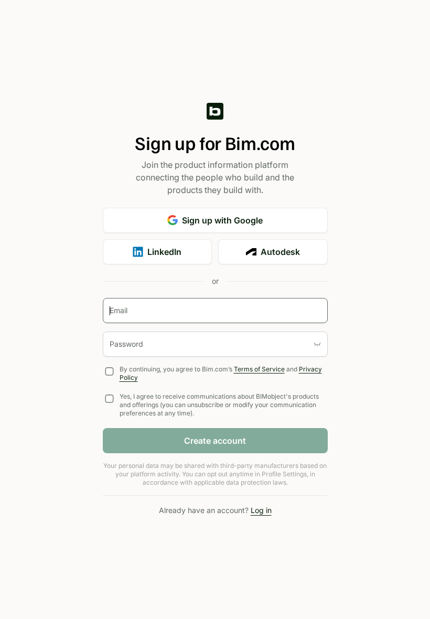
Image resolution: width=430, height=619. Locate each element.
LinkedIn (164, 252)
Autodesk (280, 252)
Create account (215, 440)
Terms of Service (259, 369)
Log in (261, 510)
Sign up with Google (222, 220)
